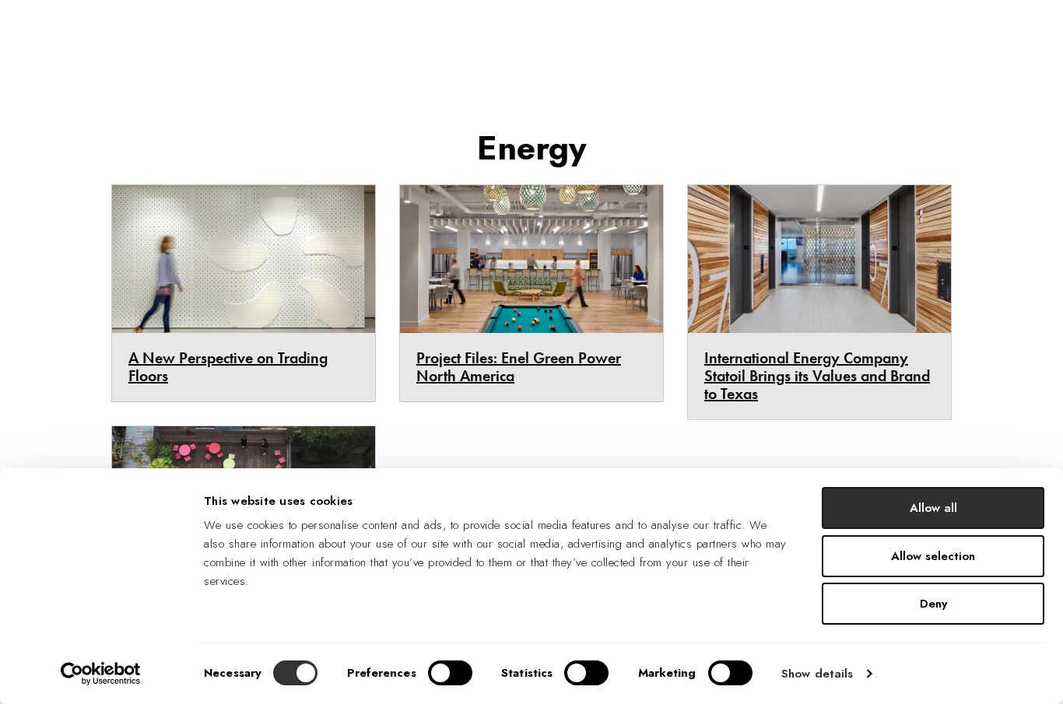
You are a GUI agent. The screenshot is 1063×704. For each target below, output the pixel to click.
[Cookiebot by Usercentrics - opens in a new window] (101, 673)
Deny (933, 603)
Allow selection (933, 556)
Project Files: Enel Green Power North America (518, 367)
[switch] (450, 672)
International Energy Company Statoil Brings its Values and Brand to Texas (817, 376)
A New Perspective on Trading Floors (228, 367)
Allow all (933, 508)
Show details (817, 673)
